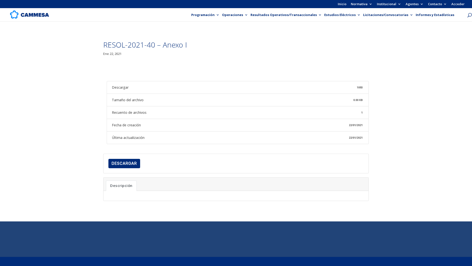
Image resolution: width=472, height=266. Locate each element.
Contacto (435, 4)
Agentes (412, 4)
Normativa (359, 4)
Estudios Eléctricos (340, 15)
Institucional (386, 4)
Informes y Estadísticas (435, 15)
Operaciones (232, 15)
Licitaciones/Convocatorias (385, 15)
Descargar (124, 163)
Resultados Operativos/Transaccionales (284, 15)
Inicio (342, 4)
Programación (203, 15)
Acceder (458, 4)
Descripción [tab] (121, 185)
